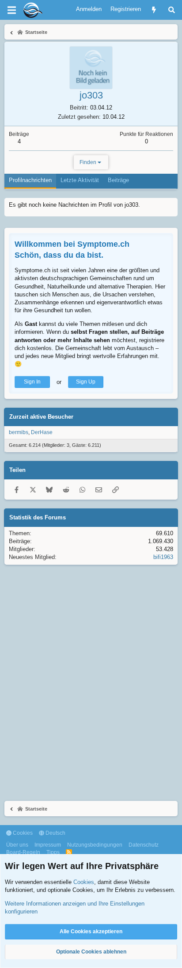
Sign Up (85, 382)
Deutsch (54, 833)
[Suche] (171, 10)
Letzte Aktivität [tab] (80, 180)
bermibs (18, 432)
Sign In (32, 382)
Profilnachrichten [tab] (30, 180)
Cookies (22, 833)
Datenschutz (144, 845)
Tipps (53, 852)
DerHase (42, 432)
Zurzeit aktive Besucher (41, 416)
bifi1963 (163, 557)
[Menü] (11, 10)
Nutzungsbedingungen (94, 845)
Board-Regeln (23, 852)
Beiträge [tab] (118, 180)
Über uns (17, 845)
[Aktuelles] (154, 10)
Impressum (47, 845)
